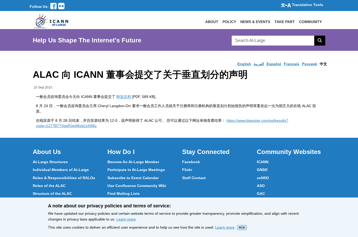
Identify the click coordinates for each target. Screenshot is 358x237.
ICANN (262, 162)
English (244, 64)
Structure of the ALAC (52, 193)
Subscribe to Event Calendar (133, 178)
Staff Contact (194, 178)
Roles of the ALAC (49, 186)
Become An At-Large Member (133, 162)
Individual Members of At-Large (61, 170)
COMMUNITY (310, 22)
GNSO (262, 170)
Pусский (309, 64)
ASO (261, 186)
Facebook (191, 162)
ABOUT (211, 22)
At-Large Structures (50, 162)
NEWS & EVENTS (255, 22)
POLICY (229, 22)
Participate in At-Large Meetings (136, 170)
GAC (261, 193)
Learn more (126, 219)
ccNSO (263, 178)
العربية (259, 64)
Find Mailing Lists (123, 193)
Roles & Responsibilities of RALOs (64, 178)
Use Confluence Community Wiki (136, 186)
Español (274, 64)
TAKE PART (284, 22)
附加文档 (123, 97)
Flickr (187, 170)
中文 (323, 64)
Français (291, 64)
